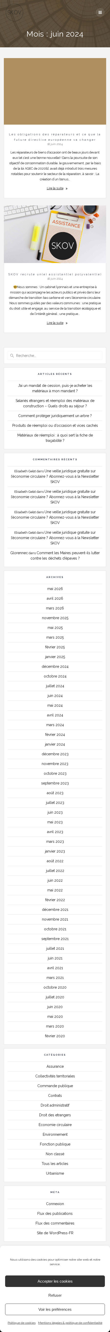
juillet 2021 (55, 948)
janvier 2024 (55, 744)
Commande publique (55, 1086)
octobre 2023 (55, 773)
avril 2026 (55, 598)
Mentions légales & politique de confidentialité (70, 1323)
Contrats (55, 1096)
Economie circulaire (55, 1125)
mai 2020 (55, 1016)
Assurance (55, 1066)
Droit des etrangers (55, 1115)
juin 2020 (55, 1007)
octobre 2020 (55, 987)
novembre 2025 (55, 618)
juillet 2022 (55, 871)
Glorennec (19, 553)
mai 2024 (55, 705)
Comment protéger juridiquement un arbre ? (55, 416)
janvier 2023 (55, 851)
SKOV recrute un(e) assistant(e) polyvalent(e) (55, 274)
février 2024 (55, 735)
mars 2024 (55, 725)
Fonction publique (55, 1144)
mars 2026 (55, 608)
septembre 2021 (55, 939)
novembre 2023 (55, 764)
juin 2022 (55, 880)
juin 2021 (55, 958)
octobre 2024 (55, 676)
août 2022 (55, 861)
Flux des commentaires (55, 1223)
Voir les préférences (55, 1309)
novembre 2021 (55, 919)
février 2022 (55, 900)
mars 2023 (55, 841)
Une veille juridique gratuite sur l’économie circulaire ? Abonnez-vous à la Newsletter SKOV (55, 476)
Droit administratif (55, 1105)
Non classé (55, 1154)
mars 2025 (55, 637)
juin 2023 (55, 812)
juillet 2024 (55, 686)
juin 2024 (55, 696)
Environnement (55, 1134)
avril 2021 (55, 968)
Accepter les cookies (55, 1281)
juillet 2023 (55, 803)
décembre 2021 (55, 910)
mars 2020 (55, 1026)
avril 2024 (55, 715)
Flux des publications (55, 1213)
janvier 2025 (55, 657)
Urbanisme (55, 1173)
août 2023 (55, 793)
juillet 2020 (55, 997)
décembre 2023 (55, 754)
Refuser (55, 1295)
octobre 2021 (55, 929)
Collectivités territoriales (55, 1076)
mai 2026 (55, 589)
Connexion (55, 1204)
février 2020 (55, 1036)
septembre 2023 (55, 783)
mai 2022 (55, 890)
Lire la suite (55, 188)
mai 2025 (55, 628)
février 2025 (55, 647)
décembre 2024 (55, 666)
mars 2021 (55, 978)
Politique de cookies (22, 1323)
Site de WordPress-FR (55, 1233)
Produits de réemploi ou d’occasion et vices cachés (55, 425)
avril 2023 (55, 832)
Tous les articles (55, 1164)
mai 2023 (55, 822)
